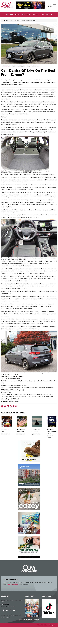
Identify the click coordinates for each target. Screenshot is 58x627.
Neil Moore (7, 66)
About (12, 14)
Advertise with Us (20, 14)
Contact (29, 14)
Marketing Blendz (32, 619)
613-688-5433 (6, 603)
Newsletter (36, 14)
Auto (11, 20)
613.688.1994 (6, 604)
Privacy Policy (52, 625)
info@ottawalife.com (12, 584)
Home (7, 14)
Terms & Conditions (42, 625)
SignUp (47, 14)
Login (42, 14)
